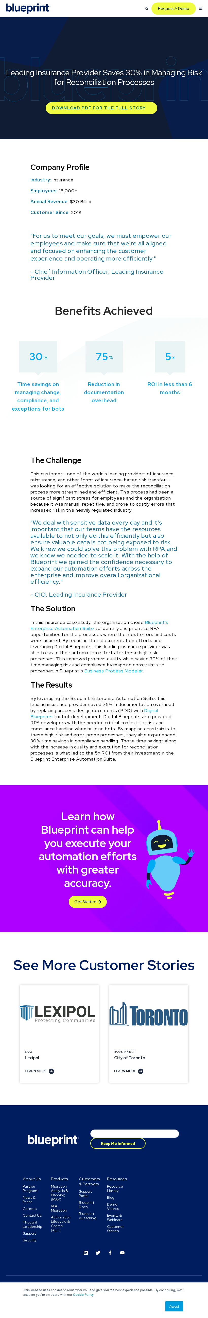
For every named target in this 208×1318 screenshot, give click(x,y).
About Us (32, 1179)
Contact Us (32, 1215)
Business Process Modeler (113, 671)
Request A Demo (173, 8)
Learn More (36, 1071)
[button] (146, 8)
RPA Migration (59, 1208)
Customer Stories (115, 1228)
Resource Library (115, 1188)
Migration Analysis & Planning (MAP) (59, 1193)
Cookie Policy (83, 1294)
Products (59, 1179)
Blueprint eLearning (87, 1215)
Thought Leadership (32, 1224)
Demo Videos (113, 1206)
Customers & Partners (89, 1181)
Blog (111, 1197)
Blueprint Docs (86, 1204)
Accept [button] (174, 1306)
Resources (117, 1179)
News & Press (29, 1199)
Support (29, 1233)
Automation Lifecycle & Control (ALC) (61, 1223)
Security (30, 1240)
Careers (30, 1208)
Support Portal (85, 1193)
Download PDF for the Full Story (99, 108)
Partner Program (30, 1188)
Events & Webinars (114, 1217)
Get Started (85, 901)
